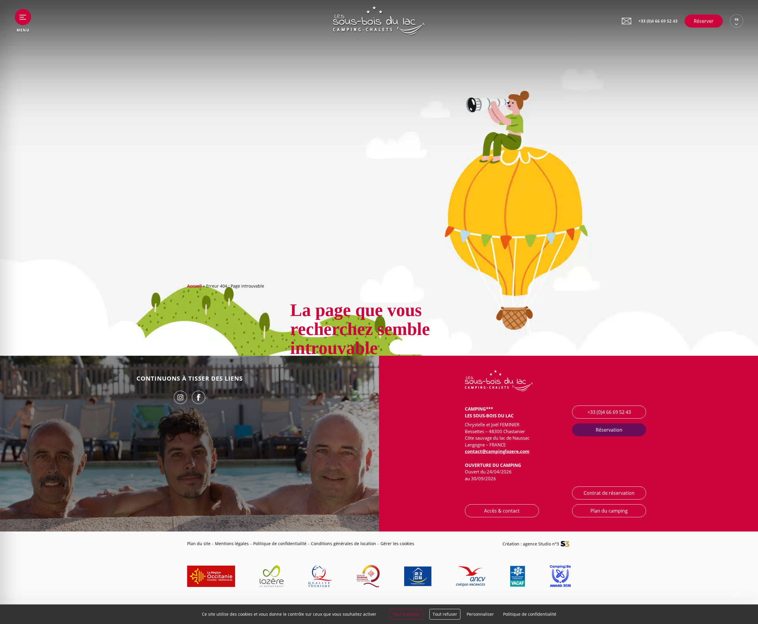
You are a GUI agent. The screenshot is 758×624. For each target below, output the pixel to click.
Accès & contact (502, 511)
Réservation (609, 430)
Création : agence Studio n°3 (530, 544)
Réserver (704, 21)
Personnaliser (480, 614)
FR (736, 19)
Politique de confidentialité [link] (529, 614)
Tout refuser (445, 614)
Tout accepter (406, 614)
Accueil (194, 286)
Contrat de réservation (609, 493)
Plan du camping (609, 511)
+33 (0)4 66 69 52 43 (609, 412)
